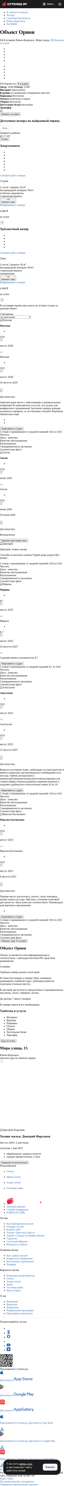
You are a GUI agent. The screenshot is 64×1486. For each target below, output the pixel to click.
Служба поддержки (17, 1209)
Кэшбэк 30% (14, 1229)
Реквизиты (13, 1307)
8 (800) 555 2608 (16, 1212)
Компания (12, 1301)
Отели (10, 1171)
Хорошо (50, 1467)
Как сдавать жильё (17, 1255)
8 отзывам (23, 84)
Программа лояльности (20, 1313)
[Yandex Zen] (9, 1350)
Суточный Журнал (17, 1241)
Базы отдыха (14, 1290)
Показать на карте (10, 114)
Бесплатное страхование (20, 1261)
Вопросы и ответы (17, 1244)
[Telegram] (9, 1328)
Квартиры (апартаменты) (21, 1275)
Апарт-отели (14, 1182)
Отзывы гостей (15, 1226)
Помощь (11, 1264)
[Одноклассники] (9, 1332)
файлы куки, (26, 1464)
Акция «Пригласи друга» (21, 1232)
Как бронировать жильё (20, 1223)
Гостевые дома (15, 1188)
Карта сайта (6, 1478)
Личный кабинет (16, 1206)
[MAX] (9, 1337)
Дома (9, 1284)
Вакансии (12, 1304)
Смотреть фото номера (12, 175)
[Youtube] (9, 1345)
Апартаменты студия (11, 428)
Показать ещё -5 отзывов (13, 941)
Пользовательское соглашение (17, 1481)
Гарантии (12, 1238)
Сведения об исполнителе (14, 1162)
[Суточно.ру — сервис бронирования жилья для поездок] (14, 4)
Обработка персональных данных (19, 1484)
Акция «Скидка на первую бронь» (26, 1235)
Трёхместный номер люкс (14, 540)
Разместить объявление (20, 1258)
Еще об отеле (8, 1041)
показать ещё (8, 200)
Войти (50, 4)
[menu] (60, 4)
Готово (4, 139)
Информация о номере (12, 205)
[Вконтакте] (9, 1341)
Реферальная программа (20, 1310)
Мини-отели (14, 1176)
